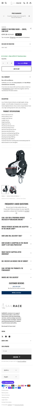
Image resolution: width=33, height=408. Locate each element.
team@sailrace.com (8, 88)
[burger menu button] (3, 3)
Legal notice (5, 401)
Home (3, 196)
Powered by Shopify (19, 406)
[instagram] (9, 338)
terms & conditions (22, 363)
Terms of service (6, 397)
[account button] (27, 3)
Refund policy (5, 394)
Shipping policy (5, 399)
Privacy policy (5, 392)
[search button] (6, 3)
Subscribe (14, 359)
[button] (24, 3)
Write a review (15, 294)
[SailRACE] (15, 3)
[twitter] (2, 338)
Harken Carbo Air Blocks (13, 196)
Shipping (12, 37)
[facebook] (6, 338)
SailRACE (10, 406)
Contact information (7, 404)
